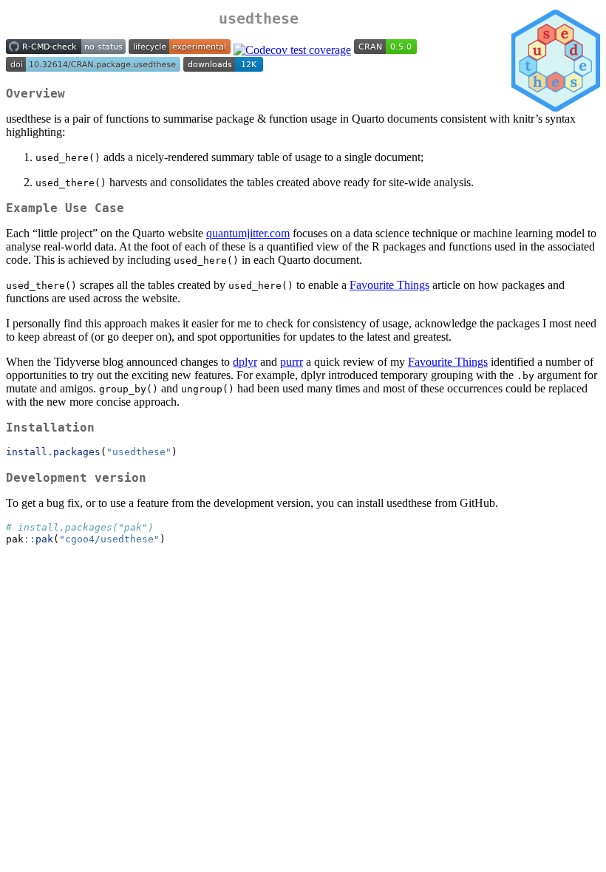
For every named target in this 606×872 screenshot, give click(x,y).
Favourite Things (389, 285)
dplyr (245, 361)
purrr (291, 361)
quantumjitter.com (248, 233)
